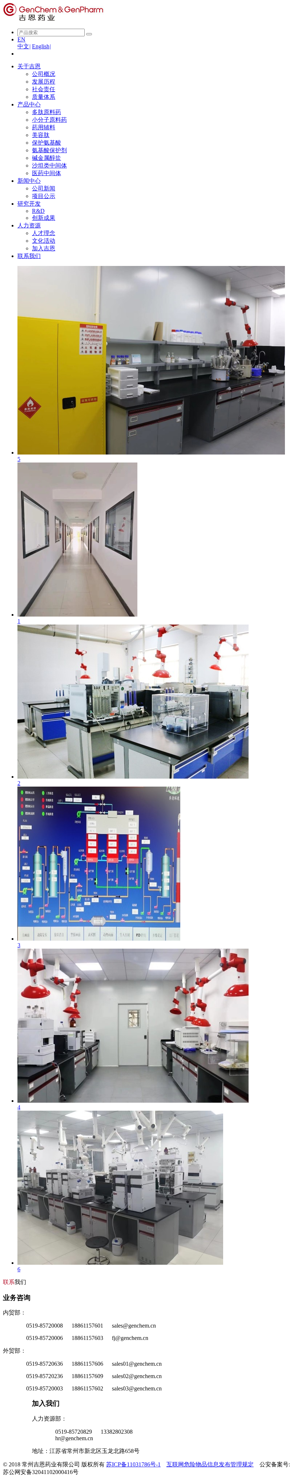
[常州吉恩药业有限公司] (53, 19)
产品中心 (29, 104)
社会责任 (43, 89)
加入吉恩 (43, 248)
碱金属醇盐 (46, 158)
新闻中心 (29, 181)
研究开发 (29, 204)
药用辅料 (43, 127)
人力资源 (29, 225)
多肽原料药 (46, 112)
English (41, 46)
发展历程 (43, 81)
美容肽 (40, 135)
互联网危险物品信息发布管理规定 (210, 1464)
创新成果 (43, 218)
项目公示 (43, 196)
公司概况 (43, 74)
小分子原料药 (49, 120)
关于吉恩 (29, 66)
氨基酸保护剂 (49, 150)
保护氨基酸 (46, 143)
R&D (38, 211)
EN (21, 39)
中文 (24, 46)
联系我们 (29, 256)
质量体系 (43, 97)
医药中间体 (46, 173)
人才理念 (43, 233)
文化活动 (43, 241)
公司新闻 (43, 188)
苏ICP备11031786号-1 (133, 1464)
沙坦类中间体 (49, 165)
